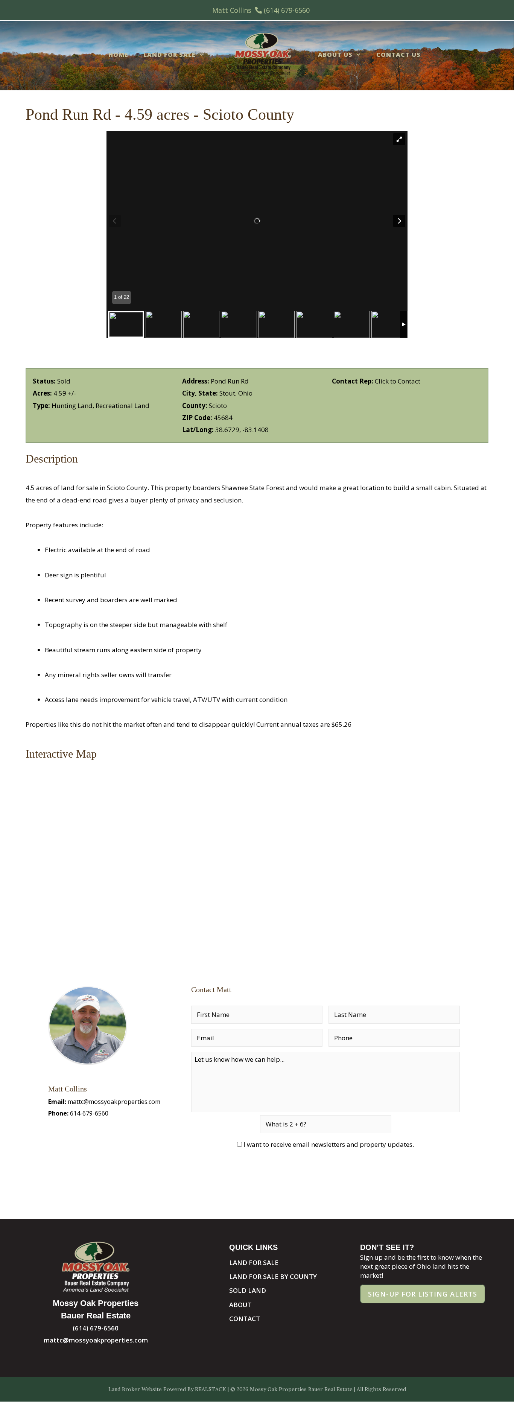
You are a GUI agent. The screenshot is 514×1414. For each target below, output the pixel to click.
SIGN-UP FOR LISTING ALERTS (422, 1293)
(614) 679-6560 (287, 10)
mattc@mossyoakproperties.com (114, 1101)
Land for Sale (169, 54)
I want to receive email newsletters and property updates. (328, 1144)
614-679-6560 (89, 1113)
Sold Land (247, 1290)
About (240, 1304)
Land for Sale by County (273, 1276)
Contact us (398, 54)
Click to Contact (397, 381)
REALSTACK (210, 1389)
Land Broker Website (135, 1389)
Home (118, 54)
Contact (244, 1318)
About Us (335, 54)
